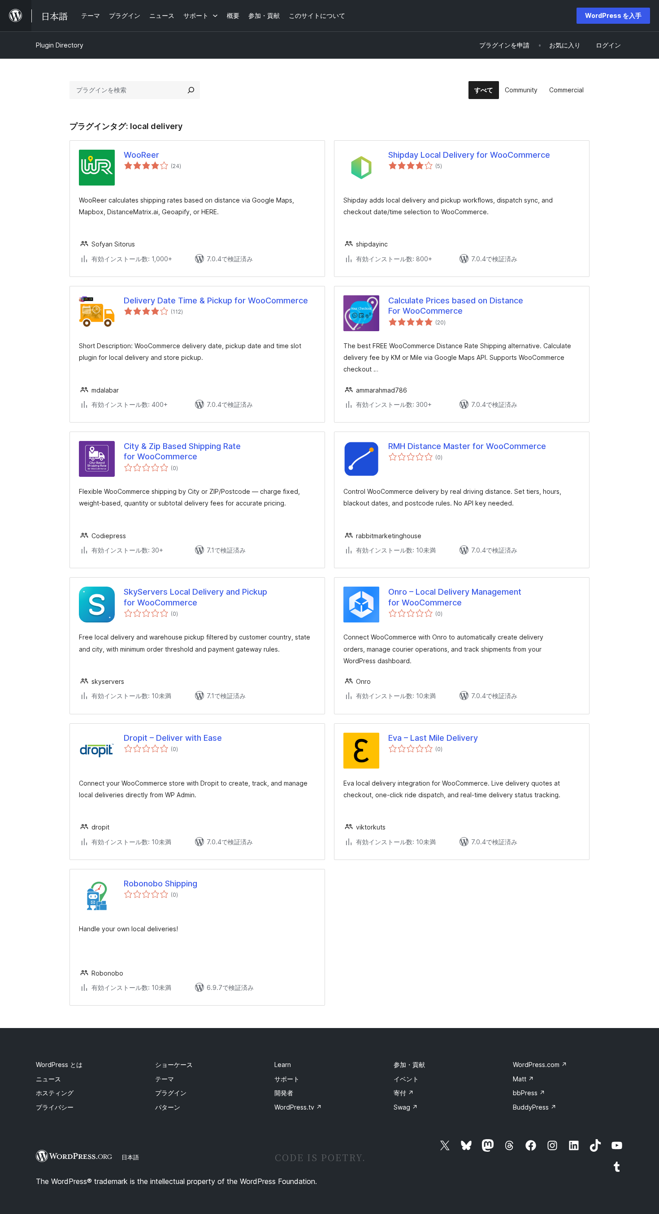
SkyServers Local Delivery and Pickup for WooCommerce (195, 597)
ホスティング (55, 1093)
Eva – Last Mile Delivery (433, 738)
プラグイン (170, 1093)
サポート (286, 1079)
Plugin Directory (59, 45)
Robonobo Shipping (160, 883)
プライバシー (55, 1107)
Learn (282, 1064)
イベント (406, 1079)
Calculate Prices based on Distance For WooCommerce (455, 305)
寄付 (404, 1093)
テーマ (164, 1079)
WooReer (141, 155)
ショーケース (174, 1064)
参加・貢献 (409, 1064)
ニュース (48, 1079)
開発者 (283, 1093)
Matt (523, 1079)
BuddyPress (534, 1107)
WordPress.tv (298, 1107)
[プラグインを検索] (191, 90)
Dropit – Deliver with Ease (173, 738)
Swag (406, 1107)
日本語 (130, 1157)
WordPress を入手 (613, 15)
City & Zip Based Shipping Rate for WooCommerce (182, 451)
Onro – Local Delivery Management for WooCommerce (454, 597)
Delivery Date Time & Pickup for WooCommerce (216, 300)
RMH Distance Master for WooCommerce (467, 446)
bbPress (529, 1093)
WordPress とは (59, 1064)
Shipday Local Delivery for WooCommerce (469, 155)
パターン (167, 1107)
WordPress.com (540, 1064)
